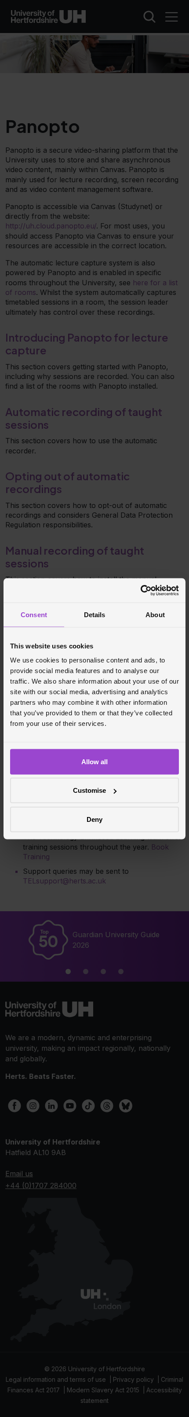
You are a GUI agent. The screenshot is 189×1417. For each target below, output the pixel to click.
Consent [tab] (34, 614)
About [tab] (155, 614)
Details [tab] (94, 614)
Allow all (94, 761)
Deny (94, 819)
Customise (89, 790)
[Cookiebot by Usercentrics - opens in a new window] (140, 590)
